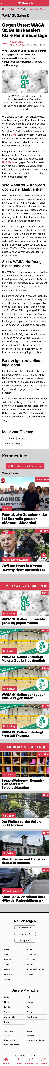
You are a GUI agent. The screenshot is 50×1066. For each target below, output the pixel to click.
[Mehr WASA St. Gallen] (25, 586)
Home (5, 9)
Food (29, 1007)
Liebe (6, 1002)
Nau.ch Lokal (16, 42)
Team (29, 1031)
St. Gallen (22, 9)
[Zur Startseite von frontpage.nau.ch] (25, 3)
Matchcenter (32, 954)
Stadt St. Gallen (38, 9)
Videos (7, 964)
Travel (29, 1012)
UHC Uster (8, 162)
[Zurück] (1, 3)
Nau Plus (31, 964)
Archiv (7, 979)
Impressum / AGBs (35, 1040)
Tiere (6, 1012)
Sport (6, 954)
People (7, 959)
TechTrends (32, 1017)
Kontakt (30, 1036)
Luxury (30, 1002)
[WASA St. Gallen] (25, 15)
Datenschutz (10, 1040)
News (6, 949)
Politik (29, 949)
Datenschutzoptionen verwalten (14, 1044)
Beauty (7, 1022)
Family (7, 1007)
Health (7, 997)
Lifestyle (8, 974)
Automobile (9, 1017)
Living (29, 997)
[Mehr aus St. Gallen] (25, 747)
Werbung (8, 1031)
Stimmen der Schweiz (36, 969)
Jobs (6, 1036)
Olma (13, 134)
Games (7, 969)
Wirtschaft (31, 959)
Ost (13, 9)
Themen (30, 974)
